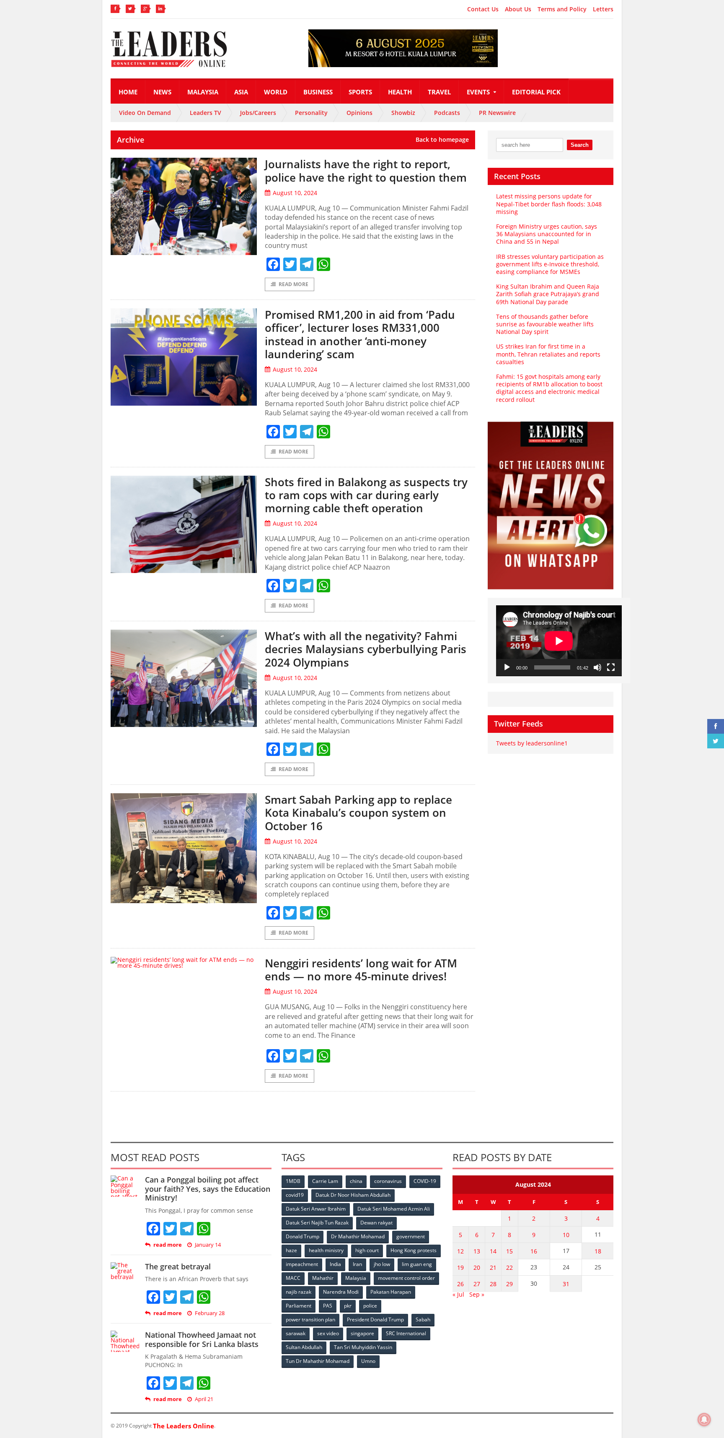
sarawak (295, 1333)
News (162, 92)
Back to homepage (442, 140)
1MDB (293, 1181)
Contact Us (483, 9)
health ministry (326, 1250)
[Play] (507, 667)
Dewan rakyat (376, 1222)
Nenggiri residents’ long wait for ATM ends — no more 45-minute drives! (361, 970)
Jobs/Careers (258, 113)
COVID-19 (425, 1181)
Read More (293, 284)
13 (476, 1251)
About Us (518, 9)
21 (493, 1267)
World (275, 92)
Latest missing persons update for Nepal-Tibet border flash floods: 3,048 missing (549, 203)
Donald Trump (302, 1236)
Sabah (423, 1319)
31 (566, 1284)
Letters (603, 9)
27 (476, 1284)
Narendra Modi (341, 1291)
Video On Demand (145, 113)
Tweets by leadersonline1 (532, 743)
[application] (559, 640)
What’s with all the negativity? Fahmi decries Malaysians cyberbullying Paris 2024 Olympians (365, 649)
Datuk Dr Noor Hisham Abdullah (352, 1194)
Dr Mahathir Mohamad (358, 1236)
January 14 (208, 1245)
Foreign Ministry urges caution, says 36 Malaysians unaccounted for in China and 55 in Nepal (546, 233)
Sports (360, 92)
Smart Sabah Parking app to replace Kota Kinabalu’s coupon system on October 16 (358, 812)
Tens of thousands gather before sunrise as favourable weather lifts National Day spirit (545, 324)
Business (318, 92)
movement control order (406, 1278)
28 (493, 1284)
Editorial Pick (536, 92)
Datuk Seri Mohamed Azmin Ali (393, 1208)
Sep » (476, 1294)
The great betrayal (178, 1266)
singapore (362, 1333)
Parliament (298, 1305)
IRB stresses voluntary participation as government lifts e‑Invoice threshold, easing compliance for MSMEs (550, 264)
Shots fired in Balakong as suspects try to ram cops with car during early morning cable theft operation (366, 495)
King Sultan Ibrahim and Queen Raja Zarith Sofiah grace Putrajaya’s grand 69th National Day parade (547, 293)
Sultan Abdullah (304, 1347)
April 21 (204, 1399)
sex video (328, 1333)
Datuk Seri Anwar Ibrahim (316, 1208)
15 (509, 1251)
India (335, 1264)
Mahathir (323, 1278)
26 (460, 1284)
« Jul (458, 1294)
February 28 (210, 1313)
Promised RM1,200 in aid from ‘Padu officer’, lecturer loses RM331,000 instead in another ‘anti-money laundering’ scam (360, 334)
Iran (357, 1264)
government (410, 1236)
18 (598, 1251)
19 (460, 1267)
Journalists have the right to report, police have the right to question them (366, 170)
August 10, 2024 (295, 193)
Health (400, 92)
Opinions (359, 113)
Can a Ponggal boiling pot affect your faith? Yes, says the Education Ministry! (207, 1189)
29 (509, 1284)
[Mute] (597, 667)
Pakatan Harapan (390, 1291)
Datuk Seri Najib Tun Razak (317, 1222)
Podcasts (447, 113)
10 (566, 1235)
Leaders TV (205, 113)
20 (476, 1267)
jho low (382, 1264)
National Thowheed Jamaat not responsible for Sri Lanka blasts (202, 1339)
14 (493, 1251)
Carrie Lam (325, 1181)
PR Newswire (497, 113)
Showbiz (403, 113)
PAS (327, 1305)
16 (533, 1251)
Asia (241, 92)
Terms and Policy (562, 9)
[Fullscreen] (611, 667)
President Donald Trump (375, 1319)
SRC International (406, 1333)
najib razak (298, 1291)
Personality (311, 113)
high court (367, 1250)
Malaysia (202, 92)
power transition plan (310, 1319)
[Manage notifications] (704, 1419)
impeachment (302, 1264)
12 (460, 1251)
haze (291, 1250)
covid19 (295, 1194)
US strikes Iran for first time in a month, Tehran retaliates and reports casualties (548, 353)
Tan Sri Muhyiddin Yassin (363, 1347)
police (370, 1305)
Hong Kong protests (413, 1250)
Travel (439, 92)
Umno (368, 1361)
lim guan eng (417, 1264)
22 (509, 1267)
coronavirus (388, 1181)
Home (128, 92)
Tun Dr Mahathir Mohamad (317, 1361)
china (356, 1181)
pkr (348, 1305)
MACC (293, 1278)
